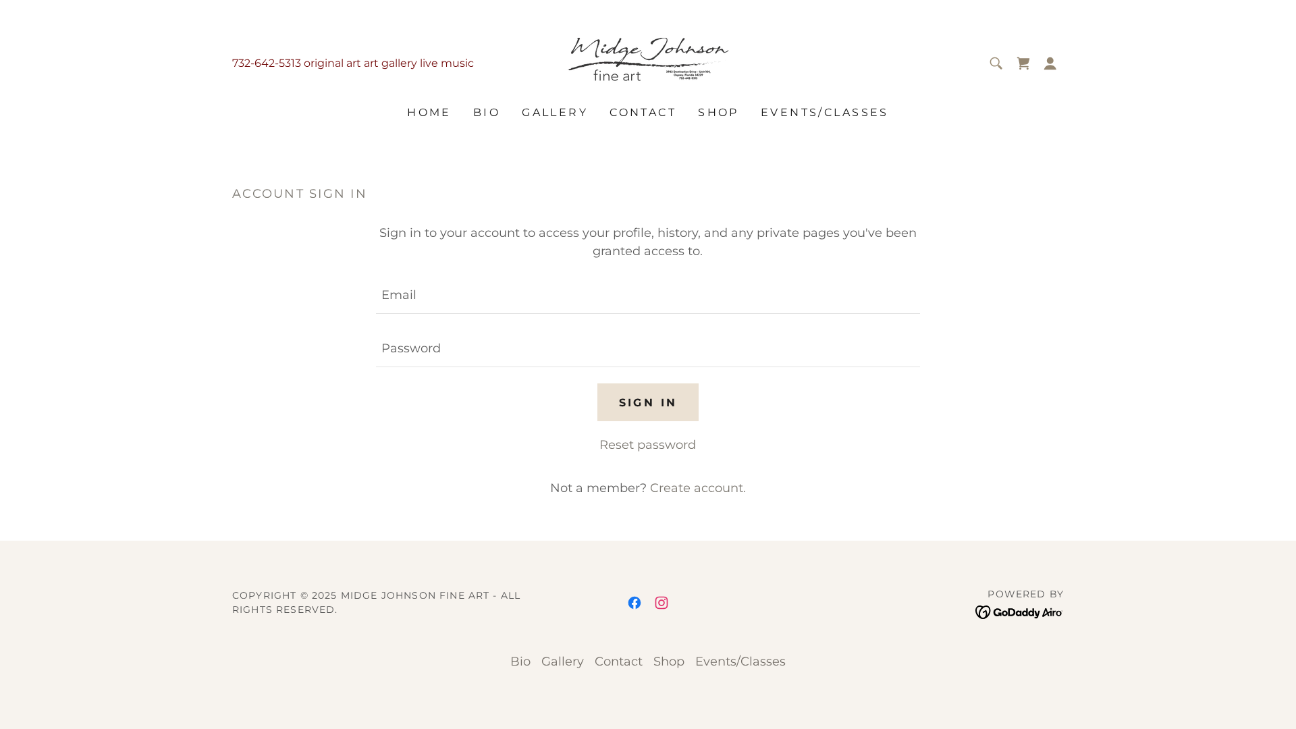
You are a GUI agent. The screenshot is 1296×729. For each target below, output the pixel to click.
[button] (1050, 63)
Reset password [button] (647, 444)
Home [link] (429, 112)
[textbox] (647, 295)
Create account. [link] (698, 488)
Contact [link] (643, 112)
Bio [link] (486, 112)
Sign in (648, 402)
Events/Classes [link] (825, 112)
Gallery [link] (555, 112)
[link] (648, 62)
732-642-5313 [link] (266, 63)
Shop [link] (718, 112)
